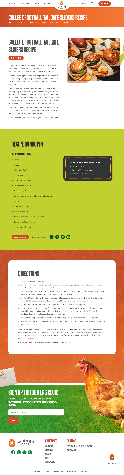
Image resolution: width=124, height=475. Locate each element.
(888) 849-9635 (71, 450)
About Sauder (12, 3)
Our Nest (36, 3)
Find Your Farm (49, 449)
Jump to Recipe (16, 58)
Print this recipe (20, 237)
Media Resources (50, 461)
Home (10, 22)
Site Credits (37, 471)
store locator (29, 342)
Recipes (19, 22)
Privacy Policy (58, 471)
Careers (84, 3)
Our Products (25, 3)
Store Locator (49, 445)
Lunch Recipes (31, 22)
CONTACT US (104, 3)
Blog (75, 3)
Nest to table (47, 3)
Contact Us (48, 453)
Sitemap (47, 471)
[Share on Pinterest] (63, 237)
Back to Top (112, 463)
